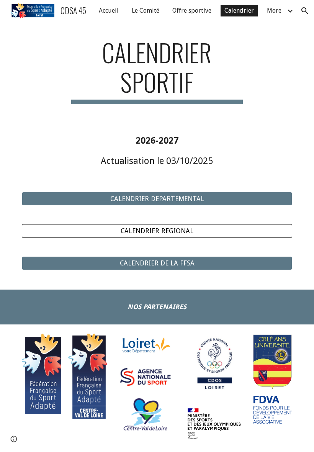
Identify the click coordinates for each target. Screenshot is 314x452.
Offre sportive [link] (191, 10)
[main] (157, 71)
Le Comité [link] (145, 10)
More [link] (274, 10)
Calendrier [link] (239, 10)
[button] (305, 11)
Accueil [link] (109, 10)
